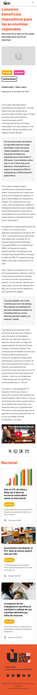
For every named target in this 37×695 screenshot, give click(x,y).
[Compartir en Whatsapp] (15, 451)
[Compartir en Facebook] (21, 451)
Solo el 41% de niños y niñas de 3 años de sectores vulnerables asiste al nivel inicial (15, 494)
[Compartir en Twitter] (10, 451)
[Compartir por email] (27, 451)
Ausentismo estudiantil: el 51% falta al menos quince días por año (18, 550)
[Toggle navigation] (32, 2)
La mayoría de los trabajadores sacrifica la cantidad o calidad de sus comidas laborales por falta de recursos (18, 609)
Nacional (7, 72)
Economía (19, 72)
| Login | (26, 688)
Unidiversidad (9, 79)
